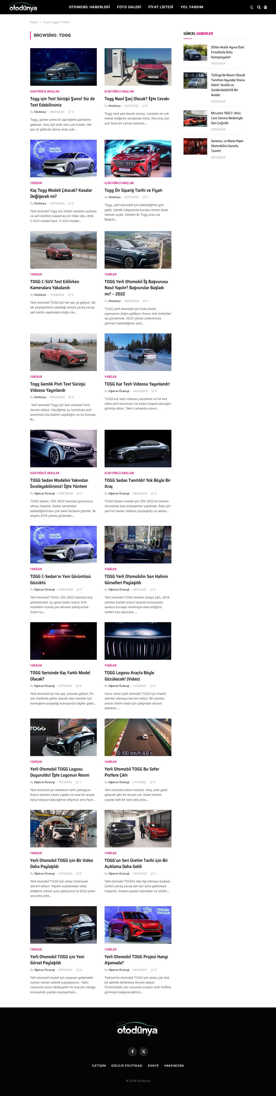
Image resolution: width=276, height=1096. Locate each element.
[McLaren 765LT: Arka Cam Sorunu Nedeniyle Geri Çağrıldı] (195, 118)
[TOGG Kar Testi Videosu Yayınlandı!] (138, 352)
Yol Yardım (192, 7)
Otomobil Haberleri (89, 7)
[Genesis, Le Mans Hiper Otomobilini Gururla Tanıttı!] (195, 146)
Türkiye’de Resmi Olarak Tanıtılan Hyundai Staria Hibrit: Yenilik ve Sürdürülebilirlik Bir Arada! (228, 85)
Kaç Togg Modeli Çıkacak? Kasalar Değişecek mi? (61, 193)
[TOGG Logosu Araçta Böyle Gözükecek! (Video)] (138, 641)
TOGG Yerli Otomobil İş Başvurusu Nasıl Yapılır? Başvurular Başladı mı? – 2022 (136, 288)
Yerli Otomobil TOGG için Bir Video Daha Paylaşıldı (61, 863)
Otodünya (40, 111)
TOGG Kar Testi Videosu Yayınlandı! (138, 384)
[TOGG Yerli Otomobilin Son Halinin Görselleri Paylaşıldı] (138, 544)
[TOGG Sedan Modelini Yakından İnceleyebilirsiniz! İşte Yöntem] (63, 448)
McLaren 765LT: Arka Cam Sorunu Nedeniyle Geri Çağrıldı (227, 118)
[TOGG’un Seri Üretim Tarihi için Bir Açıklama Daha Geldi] (138, 828)
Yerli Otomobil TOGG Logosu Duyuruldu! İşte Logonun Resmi (59, 772)
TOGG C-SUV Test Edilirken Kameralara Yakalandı (54, 285)
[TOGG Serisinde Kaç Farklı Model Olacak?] (63, 641)
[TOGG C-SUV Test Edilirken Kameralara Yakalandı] (63, 250)
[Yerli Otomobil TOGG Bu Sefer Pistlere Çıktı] (138, 737)
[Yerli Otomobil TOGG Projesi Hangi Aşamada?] (138, 925)
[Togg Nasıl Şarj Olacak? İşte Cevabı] (138, 67)
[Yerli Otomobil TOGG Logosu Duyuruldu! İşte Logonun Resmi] (63, 737)
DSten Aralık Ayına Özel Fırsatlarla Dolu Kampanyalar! (227, 52)
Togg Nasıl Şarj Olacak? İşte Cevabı (137, 99)
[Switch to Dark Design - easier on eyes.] (251, 7)
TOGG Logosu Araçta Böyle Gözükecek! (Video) (129, 676)
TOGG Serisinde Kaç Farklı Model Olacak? (60, 676)
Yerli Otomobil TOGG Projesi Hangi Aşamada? (136, 960)
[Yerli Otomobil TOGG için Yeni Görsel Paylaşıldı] (63, 925)
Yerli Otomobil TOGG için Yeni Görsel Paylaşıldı (57, 960)
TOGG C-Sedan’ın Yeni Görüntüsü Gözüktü (60, 579)
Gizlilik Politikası (127, 1065)
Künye (153, 1065)
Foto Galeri (129, 7)
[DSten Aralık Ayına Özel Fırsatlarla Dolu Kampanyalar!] (195, 52)
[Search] (259, 7)
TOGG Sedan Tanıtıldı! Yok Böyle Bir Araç (138, 483)
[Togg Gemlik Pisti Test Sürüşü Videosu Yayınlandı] (63, 352)
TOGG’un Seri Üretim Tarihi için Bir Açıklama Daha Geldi (136, 863)
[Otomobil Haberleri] (23, 7)
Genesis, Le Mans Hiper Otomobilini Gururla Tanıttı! (227, 146)
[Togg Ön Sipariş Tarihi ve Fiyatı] (138, 158)
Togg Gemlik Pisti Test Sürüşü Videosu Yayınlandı (57, 387)
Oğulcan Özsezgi (118, 391)
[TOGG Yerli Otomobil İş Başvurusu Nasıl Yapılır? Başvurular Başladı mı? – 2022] (138, 250)
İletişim (99, 1065)
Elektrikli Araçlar (45, 91)
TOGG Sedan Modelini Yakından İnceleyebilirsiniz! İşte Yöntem (59, 483)
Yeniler (36, 183)
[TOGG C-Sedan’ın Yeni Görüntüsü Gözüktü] (63, 544)
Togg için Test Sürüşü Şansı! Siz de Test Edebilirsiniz (62, 102)
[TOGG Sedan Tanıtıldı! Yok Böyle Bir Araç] (138, 448)
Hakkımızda (174, 1065)
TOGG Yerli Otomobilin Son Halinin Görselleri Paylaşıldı (136, 579)
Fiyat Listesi (160, 7)
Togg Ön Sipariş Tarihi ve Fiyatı (133, 190)
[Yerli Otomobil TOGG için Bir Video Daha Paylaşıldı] (63, 828)
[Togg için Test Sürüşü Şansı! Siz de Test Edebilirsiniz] (63, 67)
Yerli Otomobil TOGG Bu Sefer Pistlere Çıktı (132, 772)
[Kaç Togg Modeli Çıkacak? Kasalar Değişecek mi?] (63, 158)
